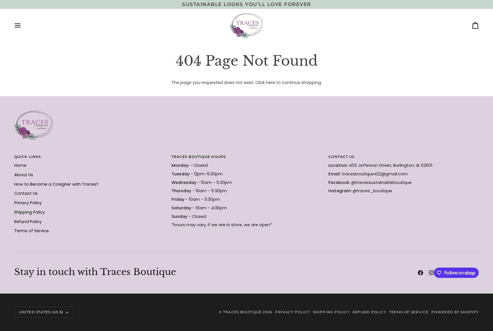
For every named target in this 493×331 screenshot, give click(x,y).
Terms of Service (31, 231)
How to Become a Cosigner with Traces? (56, 184)
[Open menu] (22, 25)
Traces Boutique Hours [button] (198, 157)
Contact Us (26, 193)
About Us (23, 175)
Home (20, 165)
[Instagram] (431, 272)
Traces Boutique (242, 312)
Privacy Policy (28, 203)
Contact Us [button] (341, 157)
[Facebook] (420, 272)
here (270, 82)
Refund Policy (28, 221)
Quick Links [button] (27, 157)
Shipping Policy (29, 212)
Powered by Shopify (455, 312)
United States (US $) (41, 312)
